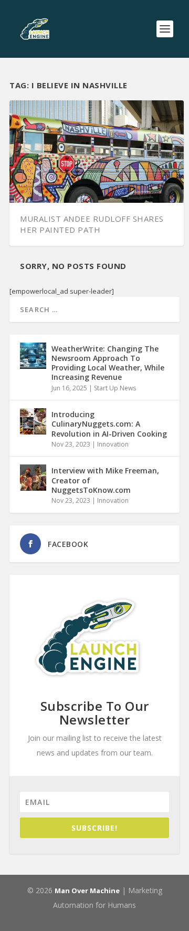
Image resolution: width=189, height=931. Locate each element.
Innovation (113, 444)
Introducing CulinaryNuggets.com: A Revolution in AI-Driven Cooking (109, 423)
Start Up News (115, 388)
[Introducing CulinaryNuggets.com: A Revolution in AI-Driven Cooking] (33, 421)
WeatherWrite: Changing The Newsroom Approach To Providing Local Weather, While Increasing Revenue (107, 363)
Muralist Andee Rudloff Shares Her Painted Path (92, 224)
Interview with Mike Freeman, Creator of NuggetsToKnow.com (105, 480)
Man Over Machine (87, 890)
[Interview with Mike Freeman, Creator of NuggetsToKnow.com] (33, 477)
